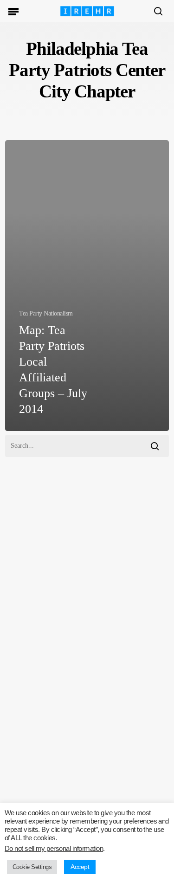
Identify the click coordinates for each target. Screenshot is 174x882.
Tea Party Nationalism (45, 313)
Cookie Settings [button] (32, 866)
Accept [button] (80, 866)
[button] (13, 11)
